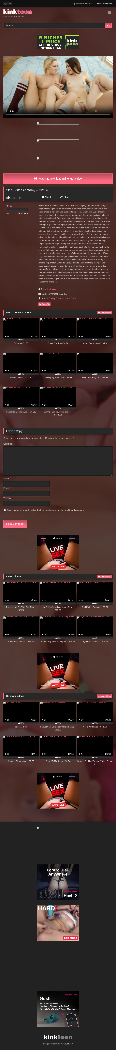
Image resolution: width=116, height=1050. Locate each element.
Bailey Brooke (56, 298)
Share (66, 197)
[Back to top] (107, 1041)
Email (7, 488)
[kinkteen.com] (58, 12)
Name (7, 478)
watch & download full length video (60, 178)
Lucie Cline (70, 298)
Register (108, 4)
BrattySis (46, 304)
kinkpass (51, 289)
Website (7, 498)
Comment (8, 444)
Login (98, 4)
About (47, 197)
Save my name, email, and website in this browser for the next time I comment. (46, 510)
